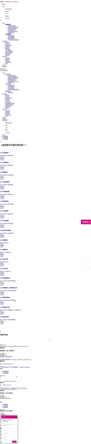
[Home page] (0, 20)
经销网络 (7, 59)
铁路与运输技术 (9, 52)
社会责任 (7, 58)
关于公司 (5, 56)
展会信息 (7, 60)
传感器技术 (8, 91)
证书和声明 (8, 62)
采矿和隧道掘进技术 (10, 103)
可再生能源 (8, 49)
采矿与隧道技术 (9, 51)
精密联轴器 (8, 74)
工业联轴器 (8, 84)
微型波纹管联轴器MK (13, 27)
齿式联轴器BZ (11, 38)
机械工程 (7, 42)
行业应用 (5, 41)
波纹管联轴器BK (12, 25)
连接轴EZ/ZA (11, 32)
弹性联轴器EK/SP (12, 30)
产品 (4, 23)
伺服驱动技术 (8, 45)
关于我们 (5, 109)
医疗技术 (7, 44)
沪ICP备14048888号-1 (5, 359)
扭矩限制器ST (11, 35)
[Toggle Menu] (4, 70)
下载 (4, 65)
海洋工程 (7, 100)
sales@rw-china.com (25, 367)
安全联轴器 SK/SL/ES (13, 31)
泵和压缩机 (8, 53)
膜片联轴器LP (11, 37)
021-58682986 (15, 1)
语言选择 (5, 120)
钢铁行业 (7, 107)
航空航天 (7, 46)
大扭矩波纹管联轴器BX (13, 39)
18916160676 (8, 1)
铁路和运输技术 (9, 105)
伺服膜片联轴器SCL (12, 28)
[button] (49, 341)
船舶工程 (7, 48)
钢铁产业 (7, 55)
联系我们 (5, 66)
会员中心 (3, 4)
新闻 (6, 63)
